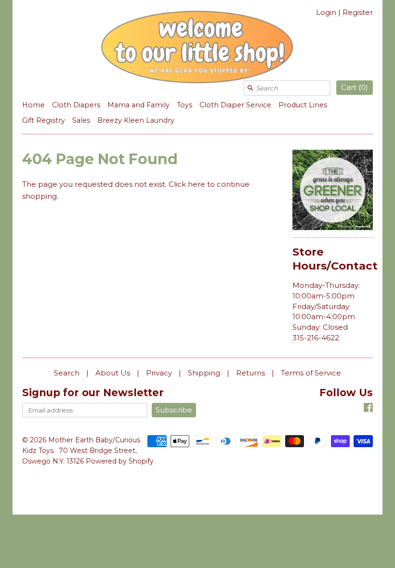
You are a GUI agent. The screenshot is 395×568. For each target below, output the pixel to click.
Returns (250, 372)
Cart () (354, 87)
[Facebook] (368, 409)
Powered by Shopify (120, 461)
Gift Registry (43, 120)
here (196, 184)
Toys (184, 105)
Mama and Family (138, 105)
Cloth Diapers (76, 105)
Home (33, 105)
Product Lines (302, 105)
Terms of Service (311, 372)
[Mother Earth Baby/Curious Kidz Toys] (197, 49)
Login (326, 12)
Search (66, 372)
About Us (112, 372)
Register (357, 12)
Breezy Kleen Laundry (135, 120)
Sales (81, 120)
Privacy (159, 372)
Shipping (204, 372)
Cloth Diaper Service (235, 105)
